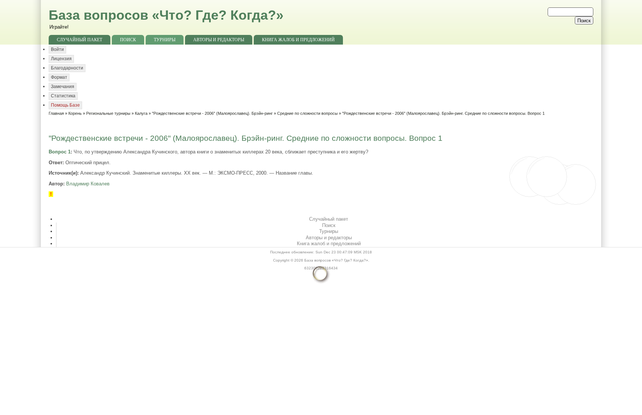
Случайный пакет (79, 39)
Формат (59, 77)
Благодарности (67, 68)
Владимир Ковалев (88, 184)
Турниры (164, 39)
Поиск (128, 39)
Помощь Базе (65, 105)
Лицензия (61, 58)
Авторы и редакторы (218, 39)
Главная (56, 113)
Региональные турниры (108, 113)
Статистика (63, 95)
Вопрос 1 (60, 152)
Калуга (141, 113)
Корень (75, 113)
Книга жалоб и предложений (298, 39)
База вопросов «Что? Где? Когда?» (166, 15)
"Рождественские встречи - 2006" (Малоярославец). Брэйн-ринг (212, 113)
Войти (57, 49)
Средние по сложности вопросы (307, 113)
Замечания (62, 86)
